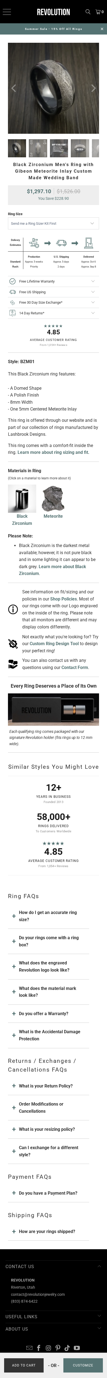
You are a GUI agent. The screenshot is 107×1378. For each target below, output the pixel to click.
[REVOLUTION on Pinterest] (58, 1348)
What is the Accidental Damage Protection (49, 1035)
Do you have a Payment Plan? (48, 1193)
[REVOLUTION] (53, 11)
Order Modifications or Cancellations (41, 1107)
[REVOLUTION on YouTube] (77, 1348)
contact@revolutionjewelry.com (38, 1294)
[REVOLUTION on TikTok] (67, 1348)
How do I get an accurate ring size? (48, 916)
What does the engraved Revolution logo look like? (44, 966)
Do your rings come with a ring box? (49, 941)
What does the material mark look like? (47, 992)
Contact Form (74, 667)
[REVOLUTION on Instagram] (48, 1348)
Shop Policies (63, 599)
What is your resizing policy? (47, 1129)
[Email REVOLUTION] (29, 1348)
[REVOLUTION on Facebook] (39, 1348)
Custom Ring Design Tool (54, 643)
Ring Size (15, 214)
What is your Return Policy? (46, 1086)
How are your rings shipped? (47, 1231)
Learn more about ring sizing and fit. (53, 452)
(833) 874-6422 (24, 1301)
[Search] (88, 11)
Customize (83, 1365)
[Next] (92, 88)
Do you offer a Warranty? (43, 1013)
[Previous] (14, 88)
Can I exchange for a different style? (48, 1151)
